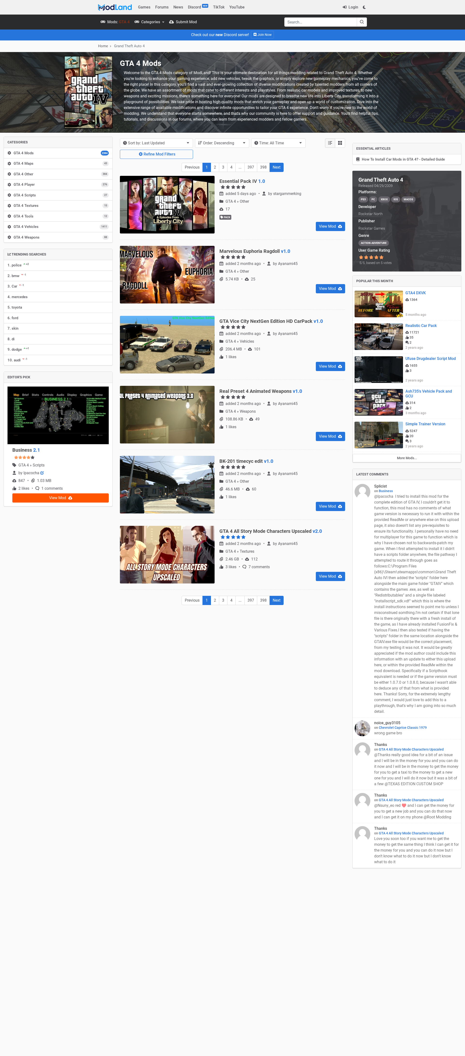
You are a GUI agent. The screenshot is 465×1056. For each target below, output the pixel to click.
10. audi (17, 359)
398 (263, 167)
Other (244, 201)
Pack (226, 217)
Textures (247, 551)
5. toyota (15, 307)
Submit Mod (186, 22)
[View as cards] (340, 143)
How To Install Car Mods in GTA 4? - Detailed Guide (403, 159)
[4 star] (376, 257)
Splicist (380, 486)
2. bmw (17, 275)
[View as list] (330, 143)
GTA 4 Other (60, 174)
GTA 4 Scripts (60, 195)
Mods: (118, 22)
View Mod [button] (58, 498)
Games (144, 7)
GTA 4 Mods (61, 153)
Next (276, 167)
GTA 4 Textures (60, 205)
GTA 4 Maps (60, 163)
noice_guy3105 (387, 723)
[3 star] (371, 257)
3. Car (16, 286)
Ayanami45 (288, 263)
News (178, 7)
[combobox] (156, 143)
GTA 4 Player (60, 184)
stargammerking (287, 193)
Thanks (380, 744)
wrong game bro (388, 733)
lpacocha (31, 473)
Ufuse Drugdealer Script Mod (430, 358)
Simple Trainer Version (425, 424)
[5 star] (381, 257)
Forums (162, 7)
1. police (18, 265)
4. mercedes (18, 297)
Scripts (39, 465)
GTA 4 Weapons (60, 237)
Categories (150, 22)
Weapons (248, 411)
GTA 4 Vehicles (60, 227)
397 (251, 167)
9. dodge (18, 349)
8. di (11, 339)
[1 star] (361, 257)
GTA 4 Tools (60, 216)
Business (26, 450)
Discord (197, 7)
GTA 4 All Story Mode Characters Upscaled (411, 749)
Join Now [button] (264, 35)
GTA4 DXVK (415, 293)
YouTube (237, 7)
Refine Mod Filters (159, 154)
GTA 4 (24, 465)
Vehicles (247, 341)
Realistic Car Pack (421, 325)
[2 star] (366, 257)
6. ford (13, 318)
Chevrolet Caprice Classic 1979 (403, 728)
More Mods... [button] (407, 458)
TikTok (219, 7)
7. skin (13, 328)
